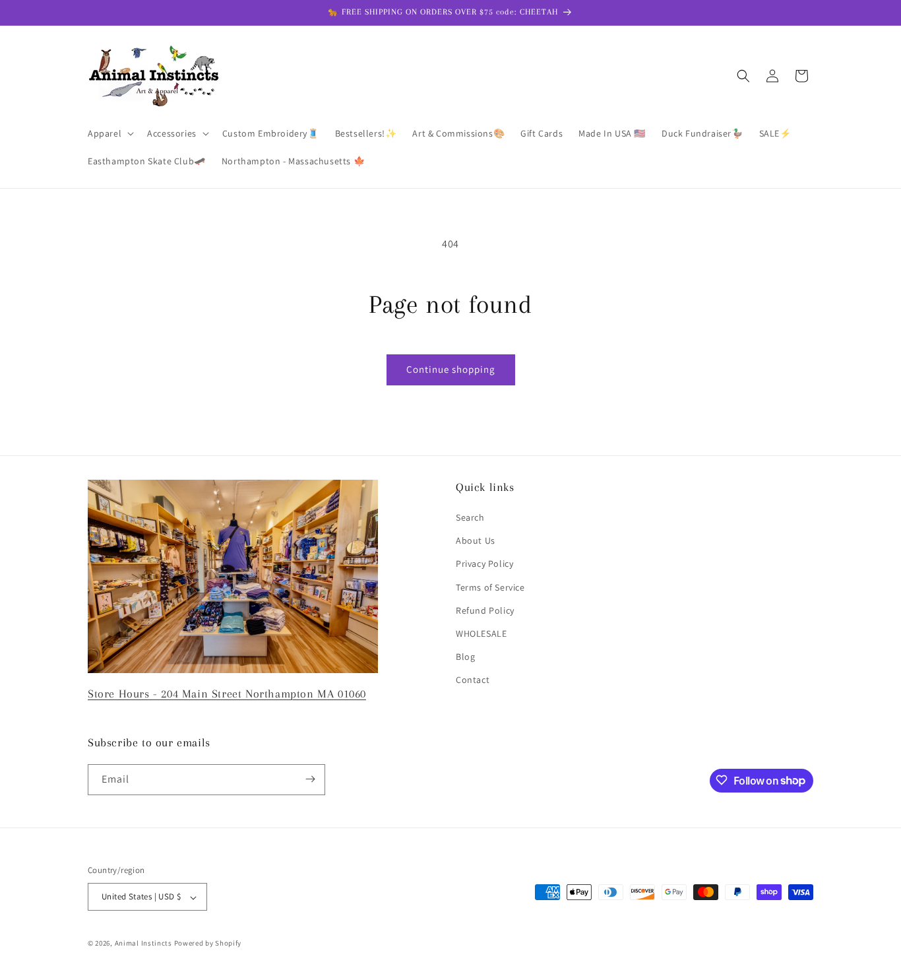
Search (470, 518)
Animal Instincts (143, 943)
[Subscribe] (310, 779)
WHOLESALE (481, 633)
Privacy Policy (484, 564)
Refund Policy (485, 610)
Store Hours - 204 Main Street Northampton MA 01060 (227, 693)
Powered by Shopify (208, 943)
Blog (465, 657)
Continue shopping (450, 369)
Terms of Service (490, 587)
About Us (475, 541)
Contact (472, 680)
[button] (109, 133)
